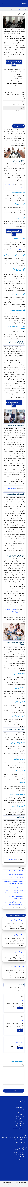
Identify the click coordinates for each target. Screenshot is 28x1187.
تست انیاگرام (19, 1117)
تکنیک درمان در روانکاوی (17, 935)
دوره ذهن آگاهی (20, 1154)
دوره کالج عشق (20, 1159)
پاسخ (20, 1008)
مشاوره (17, 9)
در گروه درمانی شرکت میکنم (13, 63)
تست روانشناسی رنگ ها (17, 878)
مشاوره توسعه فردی (19, 952)
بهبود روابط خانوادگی (11, 860)
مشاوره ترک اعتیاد (12, 488)
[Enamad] (15, 1171)
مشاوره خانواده (12, 249)
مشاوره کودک (19, 1126)
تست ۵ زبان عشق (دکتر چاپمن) (15, 874)
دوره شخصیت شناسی (19, 1150)
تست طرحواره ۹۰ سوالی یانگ (16, 887)
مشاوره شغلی (19, 1124)
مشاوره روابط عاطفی (17, 1128)
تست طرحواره (19, 1107)
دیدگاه (22, 1065)
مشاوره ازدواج (21, 249)
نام (23, 1083)
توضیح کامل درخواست (19, 111)
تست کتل (20, 1105)
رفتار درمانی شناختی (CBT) (16, 967)
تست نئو (20, 1103)
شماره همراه (22, 99)
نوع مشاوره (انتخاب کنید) (19, 105)
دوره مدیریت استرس (19, 1157)
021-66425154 (16, 1142)
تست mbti (19, 1114)
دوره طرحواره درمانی (19, 1152)
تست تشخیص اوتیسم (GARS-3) (15, 871)
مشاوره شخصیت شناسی (17, 920)
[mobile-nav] (2, 3)
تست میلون (19, 1110)
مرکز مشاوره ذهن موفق (22, 9)
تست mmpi (19, 1112)
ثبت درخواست (19, 126)
